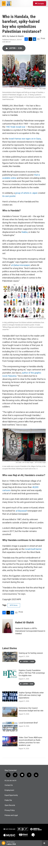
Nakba (24, 232)
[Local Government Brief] (9, 727)
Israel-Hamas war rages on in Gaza (25, 138)
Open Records (10, 805)
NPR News (14, 605)
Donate (40, 3)
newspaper (20, 265)
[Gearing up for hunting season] (9, 657)
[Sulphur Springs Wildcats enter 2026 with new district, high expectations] (9, 696)
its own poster (8, 196)
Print (43, 38)
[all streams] (45, 843)
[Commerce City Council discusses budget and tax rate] (9, 712)
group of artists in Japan (26, 193)
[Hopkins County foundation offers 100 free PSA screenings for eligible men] (9, 674)
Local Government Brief (28, 723)
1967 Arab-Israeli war (15, 127)
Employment (9, 790)
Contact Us (9, 785)
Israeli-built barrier (33, 549)
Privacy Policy (10, 810)
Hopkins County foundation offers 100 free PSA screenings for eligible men (32, 673)
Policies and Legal (11, 815)
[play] (3, 843)
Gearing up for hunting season (31, 653)
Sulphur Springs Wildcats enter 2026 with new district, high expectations (31, 695)
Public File (8, 800)
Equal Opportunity (11, 795)
